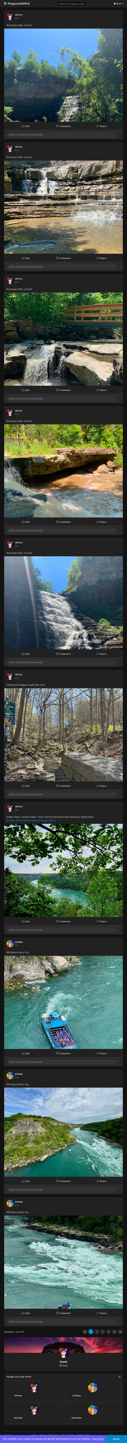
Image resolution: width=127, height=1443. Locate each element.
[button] (71, 3)
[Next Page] (114, 1331)
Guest (63, 1362)
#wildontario (48, 820)
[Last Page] (120, 1331)
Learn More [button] (98, 1439)
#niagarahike (14, 820)
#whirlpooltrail (31, 820)
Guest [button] (118, 3)
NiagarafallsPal (18, 3)
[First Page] (85, 1331)
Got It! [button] (116, 1439)
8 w (16, 18)
